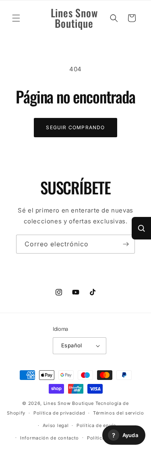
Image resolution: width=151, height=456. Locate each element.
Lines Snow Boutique (68, 403)
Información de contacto (49, 438)
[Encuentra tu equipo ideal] (141, 228)
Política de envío (96, 425)
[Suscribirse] (125, 244)
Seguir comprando (75, 127)
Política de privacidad (59, 413)
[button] (16, 18)
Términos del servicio (118, 413)
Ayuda (125, 435)
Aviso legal (56, 425)
